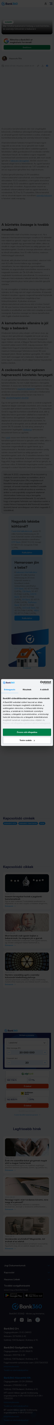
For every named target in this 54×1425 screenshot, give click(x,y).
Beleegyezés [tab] (9, 689)
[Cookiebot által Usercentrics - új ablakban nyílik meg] (40, 682)
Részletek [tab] (27, 689)
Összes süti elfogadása (27, 732)
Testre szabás (26, 740)
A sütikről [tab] (44, 689)
